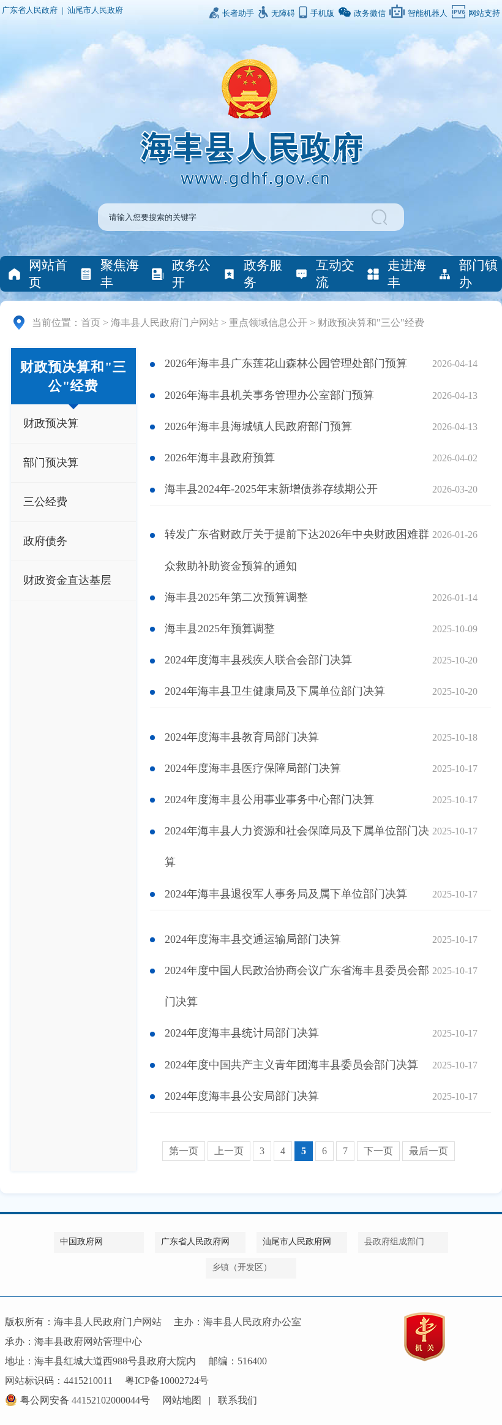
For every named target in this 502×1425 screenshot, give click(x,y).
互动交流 (335, 273)
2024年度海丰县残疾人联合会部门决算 (258, 660)
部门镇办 (478, 273)
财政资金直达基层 (67, 580)
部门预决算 (50, 462)
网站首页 (48, 273)
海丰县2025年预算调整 (220, 628)
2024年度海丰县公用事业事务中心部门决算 (269, 799)
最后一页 (428, 1151)
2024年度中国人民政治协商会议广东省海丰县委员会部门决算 (297, 986)
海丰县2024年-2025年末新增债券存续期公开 (271, 489)
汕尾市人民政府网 (297, 1241)
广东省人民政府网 (195, 1241)
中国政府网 (81, 1241)
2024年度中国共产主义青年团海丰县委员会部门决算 (291, 1065)
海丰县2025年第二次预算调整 (236, 597)
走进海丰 (407, 273)
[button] (381, 217)
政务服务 (263, 273)
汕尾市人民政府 (95, 10)
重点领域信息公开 (268, 322)
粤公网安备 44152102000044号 (85, 1400)
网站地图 (181, 1400)
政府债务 (45, 541)
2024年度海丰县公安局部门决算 (242, 1096)
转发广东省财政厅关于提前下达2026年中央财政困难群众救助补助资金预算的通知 (297, 550)
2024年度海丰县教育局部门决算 (242, 737)
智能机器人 (428, 13)
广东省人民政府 (30, 10)
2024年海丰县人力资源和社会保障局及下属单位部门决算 (297, 846)
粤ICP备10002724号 (167, 1380)
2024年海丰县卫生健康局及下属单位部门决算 (275, 691)
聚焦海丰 (119, 273)
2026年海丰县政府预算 (220, 458)
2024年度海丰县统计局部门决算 (242, 1033)
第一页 (183, 1151)
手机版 (322, 13)
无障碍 (283, 13)
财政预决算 (50, 423)
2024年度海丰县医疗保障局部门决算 (253, 768)
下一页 (378, 1151)
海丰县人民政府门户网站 (165, 322)
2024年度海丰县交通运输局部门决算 (253, 939)
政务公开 (191, 273)
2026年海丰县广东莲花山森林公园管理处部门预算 (286, 363)
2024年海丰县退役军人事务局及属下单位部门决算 (286, 894)
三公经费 (45, 502)
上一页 (229, 1151)
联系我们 (237, 1400)
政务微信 (370, 13)
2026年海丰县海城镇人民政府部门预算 (258, 426)
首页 (90, 322)
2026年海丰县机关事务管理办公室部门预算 (269, 395)
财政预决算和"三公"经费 (371, 322)
